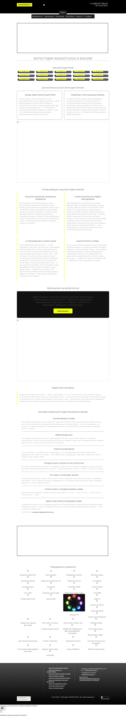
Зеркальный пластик (73, 641)
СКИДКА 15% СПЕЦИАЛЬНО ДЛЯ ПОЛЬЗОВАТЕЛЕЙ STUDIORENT (72, 631)
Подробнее (23, 715)
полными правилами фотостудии (43, 512)
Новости (79, 16)
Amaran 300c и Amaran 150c (73, 623)
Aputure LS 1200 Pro (97, 605)
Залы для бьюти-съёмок (56, 676)
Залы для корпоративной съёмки (59, 678)
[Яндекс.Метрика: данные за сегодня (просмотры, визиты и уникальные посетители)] (105, 697)
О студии (88, 16)
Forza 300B (97, 593)
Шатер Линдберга (73, 649)
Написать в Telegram (13, 715)
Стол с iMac (28, 593)
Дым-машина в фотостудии (28, 641)
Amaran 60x (51, 587)
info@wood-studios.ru (88, 674)
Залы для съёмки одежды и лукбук (59, 674)
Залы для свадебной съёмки (58, 684)
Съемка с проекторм (50, 641)
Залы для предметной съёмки (58, 668)
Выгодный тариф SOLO (28, 575)
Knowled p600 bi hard (28, 599)
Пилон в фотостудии (95, 629)
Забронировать (24, 5)
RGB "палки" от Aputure (50, 623)
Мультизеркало (51, 575)
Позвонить (3, 715)
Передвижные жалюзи (74, 575)
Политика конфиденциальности (89, 678)
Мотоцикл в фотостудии (96, 649)
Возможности (37, 16)
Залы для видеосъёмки (56, 688)
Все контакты (101, 6)
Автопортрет (49, 16)
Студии (62, 12)
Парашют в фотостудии (50, 649)
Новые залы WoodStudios (97, 617)
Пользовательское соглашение (89, 680)
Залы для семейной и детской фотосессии (57, 681)
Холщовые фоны (28, 587)
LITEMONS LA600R (74, 587)
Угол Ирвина (97, 581)
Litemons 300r (51, 599)
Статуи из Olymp (97, 587)
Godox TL (97, 599)
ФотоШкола (70, 16)
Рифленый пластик (74, 581)
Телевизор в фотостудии (51, 593)
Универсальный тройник (50, 629)
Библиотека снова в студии (74, 593)
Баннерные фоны (97, 575)
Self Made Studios (96, 623)
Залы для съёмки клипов (56, 686)
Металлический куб (28, 581)
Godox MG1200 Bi (97, 611)
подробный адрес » (91, 670)
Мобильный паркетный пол (51, 581)
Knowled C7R (74, 615)
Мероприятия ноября (95, 635)
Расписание (60, 16)
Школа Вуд (50, 655)
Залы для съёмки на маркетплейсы (54, 671)
